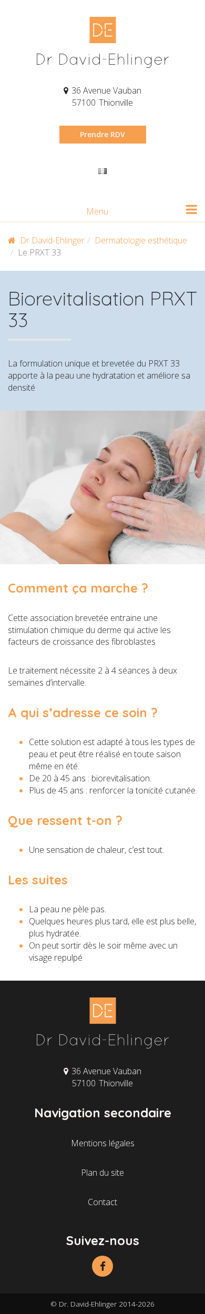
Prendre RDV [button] (102, 134)
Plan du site (102, 1172)
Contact (102, 1202)
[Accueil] (102, 42)
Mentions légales (103, 1143)
